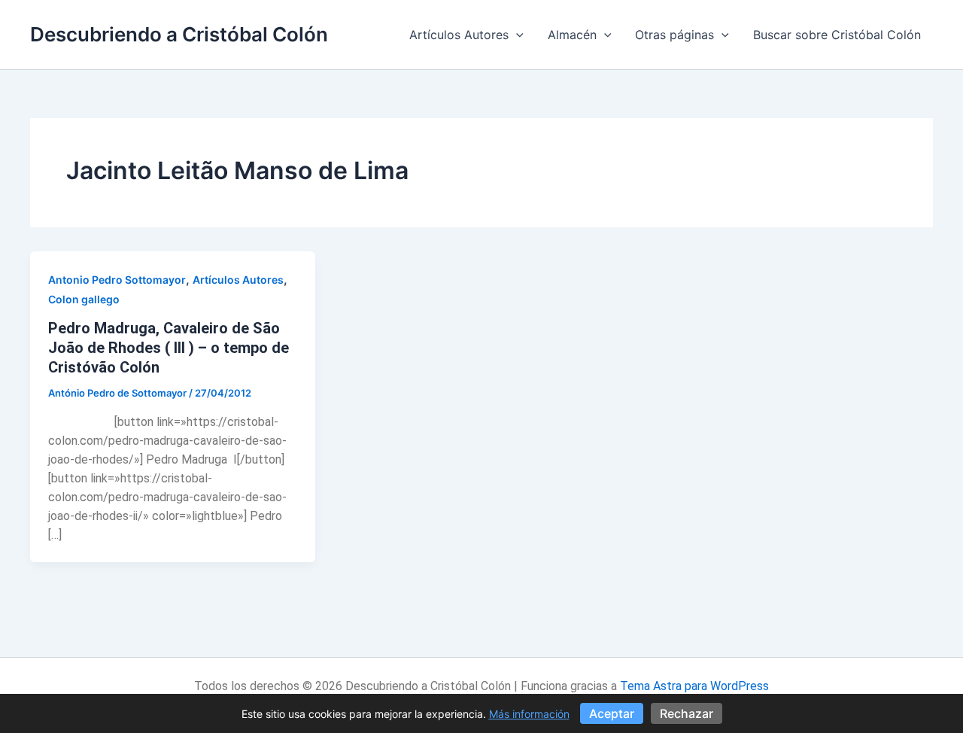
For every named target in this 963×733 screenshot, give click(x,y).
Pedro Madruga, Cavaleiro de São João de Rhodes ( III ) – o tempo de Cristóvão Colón (168, 347)
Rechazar (686, 713)
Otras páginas (674, 34)
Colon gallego (84, 299)
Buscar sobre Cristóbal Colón (837, 34)
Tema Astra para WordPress (694, 686)
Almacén (572, 34)
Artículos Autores (459, 34)
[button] (516, 35)
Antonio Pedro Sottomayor (117, 279)
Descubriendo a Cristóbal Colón (179, 34)
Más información (529, 713)
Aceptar (611, 713)
